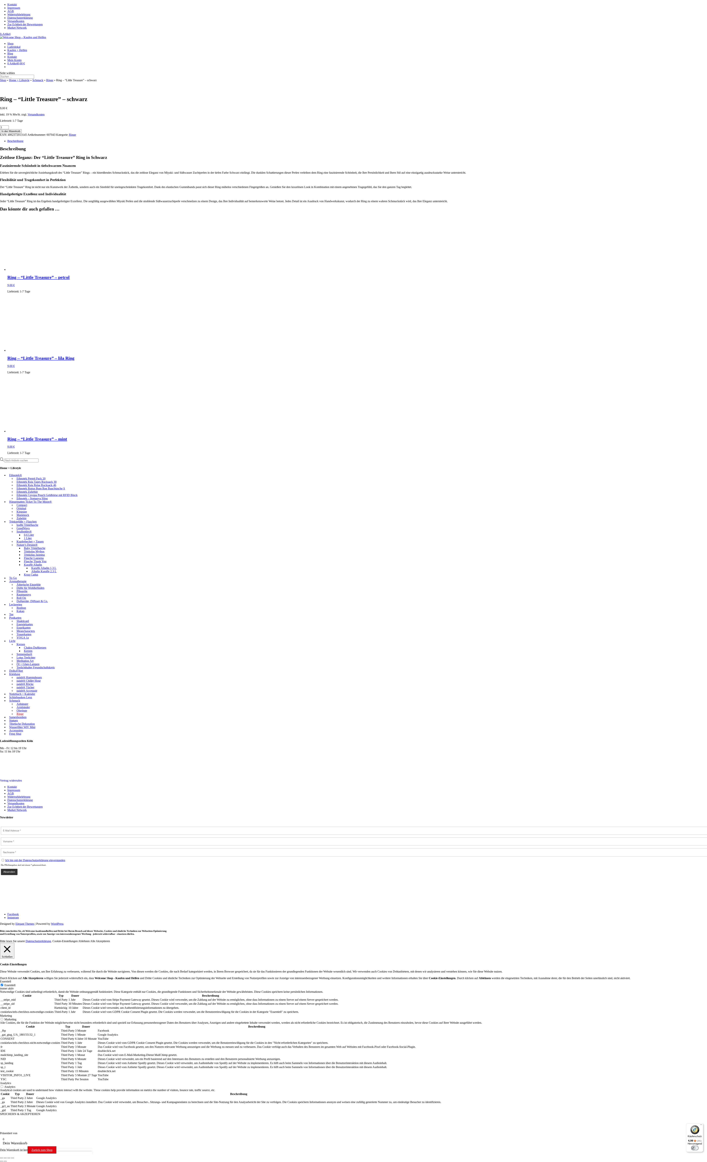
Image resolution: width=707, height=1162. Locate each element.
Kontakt (12, 4)
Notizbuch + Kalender (22, 694)
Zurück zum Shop (41, 1150)
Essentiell (9, 985)
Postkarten (15, 617)
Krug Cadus (31, 574)
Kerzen (21, 644)
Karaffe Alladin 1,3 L (43, 568)
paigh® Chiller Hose (29, 680)
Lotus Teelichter (26, 657)
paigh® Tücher (25, 687)
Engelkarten (24, 627)
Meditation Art (25, 660)
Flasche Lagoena (34, 558)
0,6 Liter (29, 534)
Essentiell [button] (5, 981)
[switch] (695, 1148)
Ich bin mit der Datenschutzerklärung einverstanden (35, 860)
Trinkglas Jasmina (34, 554)
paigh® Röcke (25, 684)
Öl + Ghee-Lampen (28, 664)
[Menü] (701, 1125)
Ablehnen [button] (84, 941)
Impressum (13, 7)
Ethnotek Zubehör (27, 491)
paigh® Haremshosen (29, 677)
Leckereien (15, 604)
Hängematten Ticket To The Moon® (30, 501)
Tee (11, 614)
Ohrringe (22, 710)
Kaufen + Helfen (17, 50)
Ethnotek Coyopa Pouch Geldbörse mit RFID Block (47, 495)
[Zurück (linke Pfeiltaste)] (1, 1161)
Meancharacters (26, 631)
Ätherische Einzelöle (29, 584)
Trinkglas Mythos (34, 551)
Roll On (21, 597)
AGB (10, 11)
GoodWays (23, 528)
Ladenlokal (13, 46)
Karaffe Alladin (33, 564)
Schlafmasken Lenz (20, 697)
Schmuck (37, 80)
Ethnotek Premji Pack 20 (31, 478)
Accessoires (16, 730)
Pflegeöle (22, 591)
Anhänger (22, 703)
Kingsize (22, 511)
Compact (22, 505)
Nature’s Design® (27, 544)
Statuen (13, 720)
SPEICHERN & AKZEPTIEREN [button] (20, 1114)
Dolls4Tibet (16, 670)
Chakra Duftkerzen (35, 647)
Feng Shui (15, 733)
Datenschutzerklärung (20, 17)
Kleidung (14, 674)
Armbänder (23, 707)
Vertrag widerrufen (11, 780)
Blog (10, 53)
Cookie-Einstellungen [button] (65, 941)
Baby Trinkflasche (34, 548)
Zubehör (22, 518)
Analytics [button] (5, 1083)
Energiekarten (25, 624)
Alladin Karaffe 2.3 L (44, 571)
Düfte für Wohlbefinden (30, 587)
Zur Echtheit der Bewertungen (25, 24)
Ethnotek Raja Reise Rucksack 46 (36, 485)
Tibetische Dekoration (22, 723)
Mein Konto (14, 60)
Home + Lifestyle (19, 80)
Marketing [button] (6, 1015)
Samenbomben (18, 717)
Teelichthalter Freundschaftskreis (36, 667)
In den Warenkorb (10, 131)
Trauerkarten (24, 634)
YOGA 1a (23, 637)
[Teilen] (8, 1158)
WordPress (57, 923)
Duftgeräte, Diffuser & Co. (32, 601)
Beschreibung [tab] (15, 141)
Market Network (17, 27)
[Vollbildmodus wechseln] (5, 1158)
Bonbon (21, 607)
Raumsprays (24, 594)
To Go (13, 578)
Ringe (49, 80)
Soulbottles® (24, 531)
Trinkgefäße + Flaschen (23, 521)
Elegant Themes (24, 923)
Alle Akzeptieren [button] (100, 941)
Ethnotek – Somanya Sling (32, 498)
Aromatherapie (18, 581)
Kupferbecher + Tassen (30, 541)
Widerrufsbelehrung (18, 14)
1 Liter (28, 538)
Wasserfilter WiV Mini (22, 727)
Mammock (23, 515)
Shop (10, 43)
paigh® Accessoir (27, 690)
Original (21, 508)
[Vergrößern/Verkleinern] (1, 1158)
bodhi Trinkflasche (27, 524)
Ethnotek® (15, 475)
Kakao (20, 611)
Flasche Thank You (35, 561)
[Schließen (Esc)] (12, 1158)
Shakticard (23, 621)
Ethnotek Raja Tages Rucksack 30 (37, 481)
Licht (12, 641)
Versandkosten (15, 21)
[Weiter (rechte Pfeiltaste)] (5, 1161)
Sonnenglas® (24, 654)
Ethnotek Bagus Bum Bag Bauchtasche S (41, 488)
